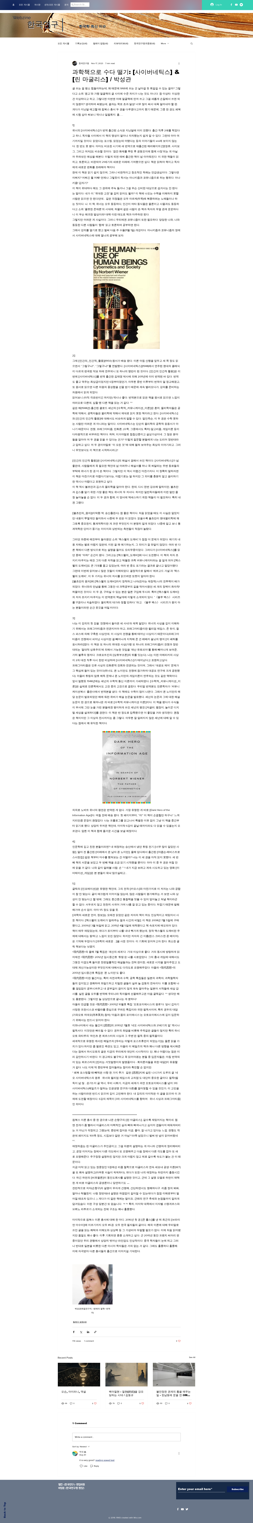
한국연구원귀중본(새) (144, 43)
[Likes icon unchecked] (81, 1466)
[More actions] (179, 63)
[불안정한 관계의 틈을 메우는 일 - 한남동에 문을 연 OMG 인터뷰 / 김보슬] (174, 1374)
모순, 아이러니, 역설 (73, 1391)
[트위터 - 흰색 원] (241, 4)
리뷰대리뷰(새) (121, 43)
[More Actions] (179, 1453)
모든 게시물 (63, 43)
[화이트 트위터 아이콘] (187, 1509)
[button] (191, 43)
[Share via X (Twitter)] (81, 1332)
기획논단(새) (81, 43)
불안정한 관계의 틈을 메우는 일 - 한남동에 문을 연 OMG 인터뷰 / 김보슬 (173, 1393)
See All (192, 1357)
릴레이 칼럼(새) (100, 43)
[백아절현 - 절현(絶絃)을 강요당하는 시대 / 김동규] (126, 1374)
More (163, 43)
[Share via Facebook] (73, 1332)
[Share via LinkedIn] (88, 1332)
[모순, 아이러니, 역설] (79, 1374)
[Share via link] (95, 1332)
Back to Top (4, 1510)
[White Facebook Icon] (178, 1509)
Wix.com (137, 1517)
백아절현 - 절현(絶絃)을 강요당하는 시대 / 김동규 (126, 1393)
